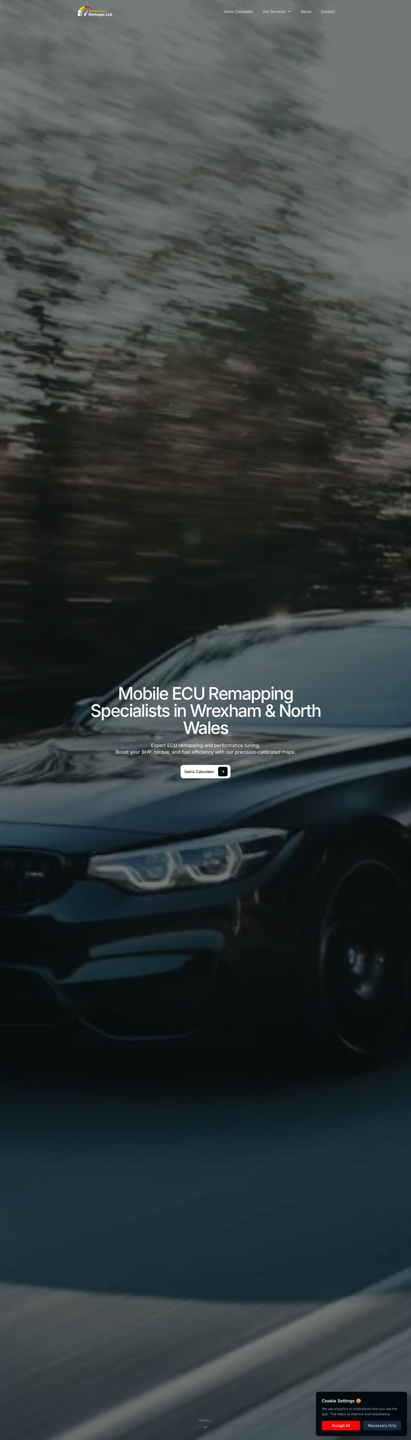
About (306, 11)
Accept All (341, 1425)
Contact (328, 11)
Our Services (274, 11)
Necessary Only (382, 1425)
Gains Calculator (238, 11)
